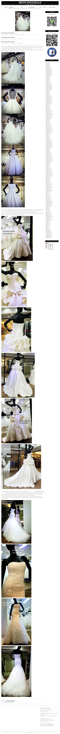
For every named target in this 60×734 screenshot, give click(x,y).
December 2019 (48, 157)
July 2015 (47, 221)
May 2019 (47, 165)
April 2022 (47, 123)
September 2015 (49, 219)
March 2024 (48, 95)
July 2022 (47, 119)
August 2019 (48, 162)
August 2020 (48, 147)
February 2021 (48, 140)
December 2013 (48, 232)
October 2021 (48, 130)
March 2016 (48, 212)
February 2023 (48, 111)
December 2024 (48, 85)
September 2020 (49, 146)
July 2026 (47, 62)
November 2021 (48, 129)
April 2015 (47, 225)
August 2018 (48, 176)
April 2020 (47, 152)
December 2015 (48, 215)
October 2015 (48, 218)
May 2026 (47, 64)
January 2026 (48, 69)
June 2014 (47, 227)
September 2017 (49, 190)
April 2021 (47, 137)
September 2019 (49, 161)
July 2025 (47, 77)
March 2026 (48, 67)
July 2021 (47, 134)
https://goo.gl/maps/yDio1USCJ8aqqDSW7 (47, 725)
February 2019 (48, 169)
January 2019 (48, 170)
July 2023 (47, 105)
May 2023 (47, 107)
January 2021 (48, 141)
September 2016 (49, 204)
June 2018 (47, 179)
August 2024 (48, 90)
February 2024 (48, 96)
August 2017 (48, 191)
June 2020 (47, 150)
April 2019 (47, 167)
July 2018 (47, 178)
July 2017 (47, 192)
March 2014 (48, 230)
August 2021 (48, 133)
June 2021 (47, 135)
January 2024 (48, 97)
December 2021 (48, 128)
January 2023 (48, 112)
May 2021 (47, 136)
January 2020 (48, 156)
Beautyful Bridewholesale (11, 700)
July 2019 (47, 163)
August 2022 (48, 118)
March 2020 (48, 153)
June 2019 (47, 164)
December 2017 (48, 186)
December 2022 (48, 113)
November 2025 (48, 72)
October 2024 (48, 88)
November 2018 (48, 173)
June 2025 (47, 78)
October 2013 (48, 235)
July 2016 (47, 207)
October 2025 (48, 73)
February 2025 (48, 83)
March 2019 (48, 168)
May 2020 (47, 151)
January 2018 (48, 185)
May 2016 (47, 209)
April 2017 (47, 196)
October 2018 (48, 174)
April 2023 (47, 108)
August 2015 (48, 220)
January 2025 (48, 84)
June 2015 (47, 223)
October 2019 (48, 159)
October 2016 (48, 203)
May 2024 (47, 94)
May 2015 (47, 224)
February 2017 (48, 198)
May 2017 (47, 195)
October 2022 (48, 116)
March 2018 (48, 182)
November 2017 (48, 187)
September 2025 (49, 74)
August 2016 (48, 206)
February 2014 (48, 231)
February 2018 (48, 184)
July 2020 (47, 148)
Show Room (22, 34)
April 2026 (47, 66)
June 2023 (47, 106)
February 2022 (48, 125)
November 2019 (48, 158)
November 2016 (48, 202)
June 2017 (47, 193)
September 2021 (49, 131)
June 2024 (47, 92)
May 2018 (47, 180)
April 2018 (47, 181)
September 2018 (49, 175)
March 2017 (48, 197)
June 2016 (47, 208)
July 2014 (47, 226)
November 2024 (48, 86)
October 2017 (48, 189)
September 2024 (49, 89)
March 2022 (48, 124)
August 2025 (48, 75)
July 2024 (47, 91)
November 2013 (48, 234)
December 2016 (48, 201)
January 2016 (48, 214)
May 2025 (47, 79)
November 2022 (48, 114)
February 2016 (48, 213)
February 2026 (48, 68)
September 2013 (49, 236)
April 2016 (47, 210)
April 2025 (47, 80)
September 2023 (49, 102)
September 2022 (49, 117)
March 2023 (48, 109)
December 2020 (48, 142)
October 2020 (48, 145)
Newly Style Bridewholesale (10, 701)
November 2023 (48, 100)
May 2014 (47, 229)
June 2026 (47, 63)
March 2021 (48, 139)
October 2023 (48, 101)
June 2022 (47, 120)
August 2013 (48, 237)
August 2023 (48, 103)
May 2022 (47, 122)
